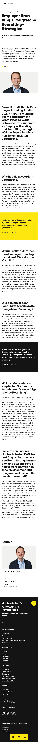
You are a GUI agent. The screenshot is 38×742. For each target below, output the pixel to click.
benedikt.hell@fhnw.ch (10, 586)
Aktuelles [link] (5, 643)
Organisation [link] (6, 669)
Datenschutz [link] (5, 727)
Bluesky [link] (5, 661)
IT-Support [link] (6, 690)
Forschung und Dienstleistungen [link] (13, 640)
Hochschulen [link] (6, 672)
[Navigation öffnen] (25, 737)
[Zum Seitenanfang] (33, 603)
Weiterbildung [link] (7, 638)
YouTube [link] (5, 658)
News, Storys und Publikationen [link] (13, 12)
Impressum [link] (5, 729)
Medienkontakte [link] (8, 681)
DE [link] (35, 3)
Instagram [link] (5, 654)
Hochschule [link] (6, 634)
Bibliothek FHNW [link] (8, 676)
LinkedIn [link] (5, 651)
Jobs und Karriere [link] (8, 679)
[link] (8, 3)
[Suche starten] (19, 737)
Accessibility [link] (5, 732)
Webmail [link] (5, 694)
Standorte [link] (5, 674)
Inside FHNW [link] (7, 692)
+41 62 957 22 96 (9, 581)
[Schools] (13, 737)
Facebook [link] (5, 656)
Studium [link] (5, 636)
